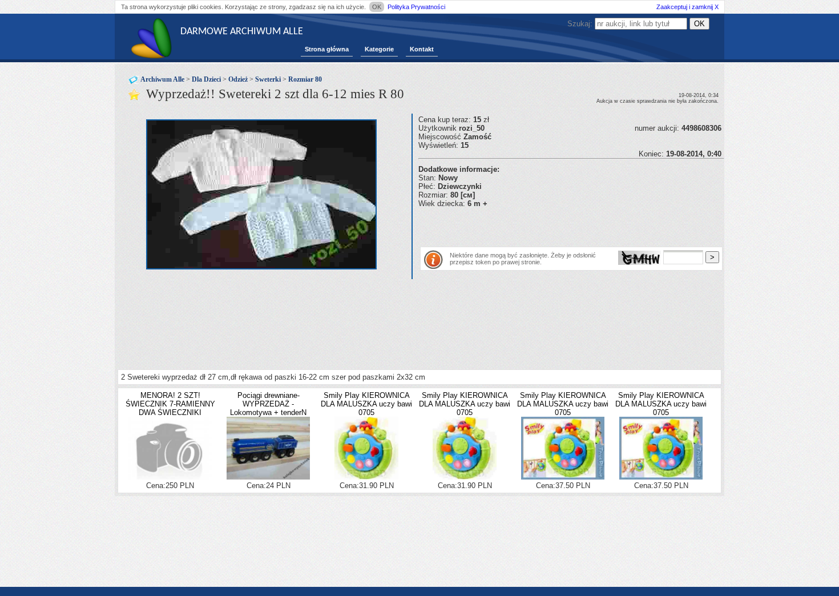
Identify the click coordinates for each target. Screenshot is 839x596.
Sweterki (268, 79)
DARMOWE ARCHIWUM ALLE (241, 31)
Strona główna (327, 49)
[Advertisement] (551, 225)
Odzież (238, 79)
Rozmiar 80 (305, 79)
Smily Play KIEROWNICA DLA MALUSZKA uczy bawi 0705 (366, 404)
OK (376, 6)
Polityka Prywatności (416, 6)
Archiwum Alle (162, 79)
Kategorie (379, 49)
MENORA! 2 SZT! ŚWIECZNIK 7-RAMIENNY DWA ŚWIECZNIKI (170, 404)
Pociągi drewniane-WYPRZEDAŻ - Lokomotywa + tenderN (268, 404)
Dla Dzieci (206, 79)
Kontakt (422, 49)
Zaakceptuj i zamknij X (687, 6)
